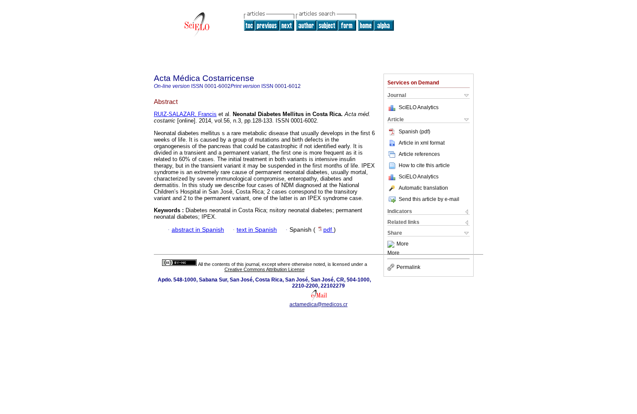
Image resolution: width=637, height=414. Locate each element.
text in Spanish (257, 229)
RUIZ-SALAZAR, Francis (185, 114)
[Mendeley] (391, 244)
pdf (328, 229)
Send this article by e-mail (429, 199)
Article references (419, 154)
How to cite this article (424, 165)
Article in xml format (422, 143)
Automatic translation (423, 188)
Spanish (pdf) (414, 132)
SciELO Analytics (419, 107)
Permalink (408, 267)
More (402, 244)
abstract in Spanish (198, 229)
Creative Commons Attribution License (264, 269)
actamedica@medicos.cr (318, 304)
